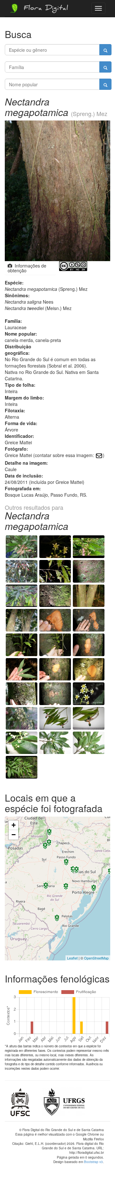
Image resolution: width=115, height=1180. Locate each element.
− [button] (14, 835)
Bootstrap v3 (93, 1162)
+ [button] (14, 825)
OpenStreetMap (96, 957)
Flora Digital (44, 9)
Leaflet (72, 957)
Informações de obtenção (27, 268)
